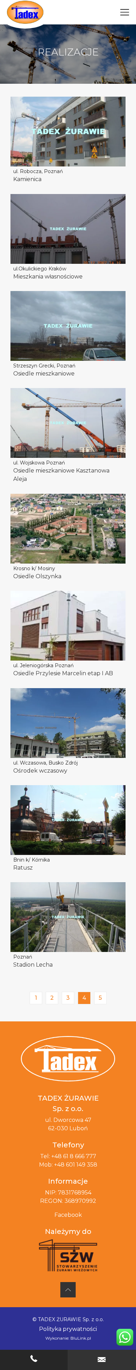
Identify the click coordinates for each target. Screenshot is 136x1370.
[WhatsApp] (124, 1337)
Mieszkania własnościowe (48, 276)
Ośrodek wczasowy (40, 770)
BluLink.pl (80, 1338)
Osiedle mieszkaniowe (44, 373)
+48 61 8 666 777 (73, 1156)
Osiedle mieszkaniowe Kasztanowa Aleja (61, 474)
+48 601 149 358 (75, 1164)
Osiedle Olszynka (37, 576)
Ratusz (23, 867)
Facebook (68, 1215)
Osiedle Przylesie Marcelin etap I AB (63, 673)
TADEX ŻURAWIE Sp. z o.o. (71, 1319)
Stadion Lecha (33, 964)
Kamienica (27, 179)
